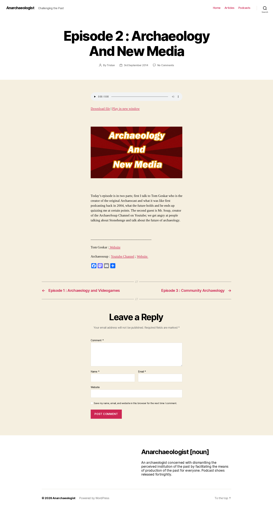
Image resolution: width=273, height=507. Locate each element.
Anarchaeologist (20, 8)
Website (114, 247)
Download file (100, 109)
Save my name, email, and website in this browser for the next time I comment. (135, 403)
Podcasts (244, 7)
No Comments (165, 65)
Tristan (111, 65)
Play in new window (126, 109)
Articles (229, 7)
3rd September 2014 (136, 65)
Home (217, 7)
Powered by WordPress (94, 498)
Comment (97, 340)
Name (95, 371)
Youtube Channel (122, 256)
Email (142, 371)
